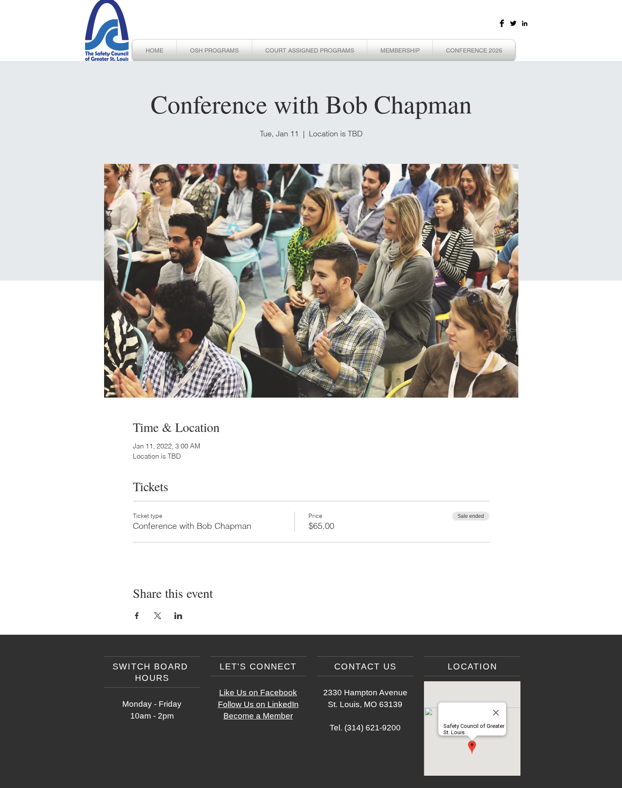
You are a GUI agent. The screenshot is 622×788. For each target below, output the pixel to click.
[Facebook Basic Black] (502, 23)
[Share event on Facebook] (137, 615)
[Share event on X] (158, 615)
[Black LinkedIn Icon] (524, 23)
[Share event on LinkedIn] (178, 615)
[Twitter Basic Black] (513, 23)
